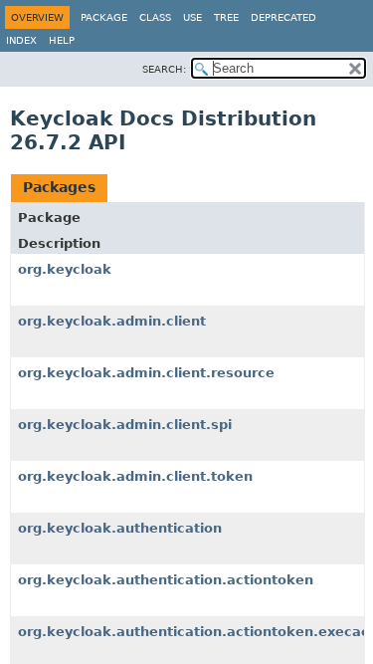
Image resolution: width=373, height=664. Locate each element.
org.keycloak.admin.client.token (135, 476)
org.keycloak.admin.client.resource (146, 372)
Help (62, 40)
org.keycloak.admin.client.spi (125, 424)
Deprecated (283, 17)
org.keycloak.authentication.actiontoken (165, 579)
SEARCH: (164, 69)
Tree (226, 17)
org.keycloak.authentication (120, 528)
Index (21, 40)
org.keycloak (64, 269)
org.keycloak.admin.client (112, 321)
